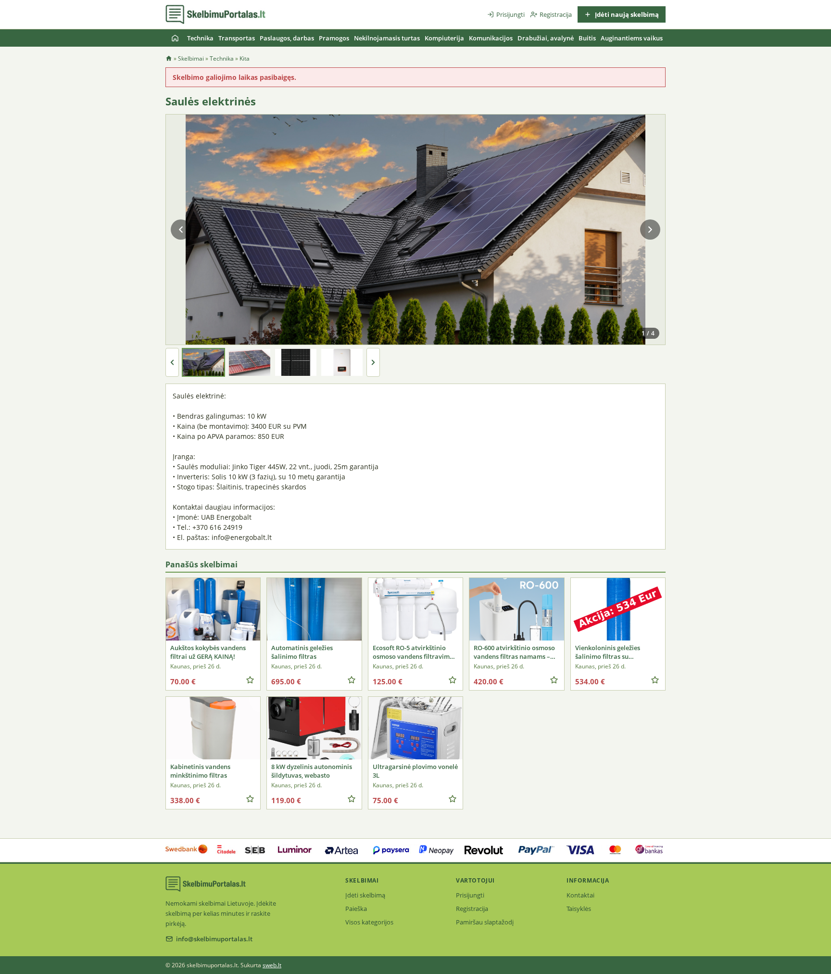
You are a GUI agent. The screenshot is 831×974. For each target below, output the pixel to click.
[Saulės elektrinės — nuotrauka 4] (342, 362)
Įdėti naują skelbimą (626, 14)
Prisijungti (510, 14)
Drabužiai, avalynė (545, 38)
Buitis (587, 38)
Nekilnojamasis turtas (387, 38)
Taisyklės (579, 908)
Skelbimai (191, 58)
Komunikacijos (491, 38)
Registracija (556, 14)
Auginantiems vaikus (632, 38)
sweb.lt (272, 965)
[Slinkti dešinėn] (373, 362)
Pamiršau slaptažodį (485, 922)
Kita (244, 58)
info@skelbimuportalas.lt (214, 939)
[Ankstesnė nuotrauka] (181, 229)
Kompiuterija (444, 38)
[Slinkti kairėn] (172, 362)
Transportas (236, 38)
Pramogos (334, 38)
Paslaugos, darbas (287, 38)
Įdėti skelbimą (365, 895)
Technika (200, 38)
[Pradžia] (175, 38)
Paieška (356, 908)
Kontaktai (580, 895)
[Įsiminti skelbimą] (250, 680)
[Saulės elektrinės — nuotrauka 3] (295, 362)
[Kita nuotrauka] (650, 229)
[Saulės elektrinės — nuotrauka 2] (249, 362)
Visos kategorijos (369, 922)
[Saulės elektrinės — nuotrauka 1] (203, 362)
